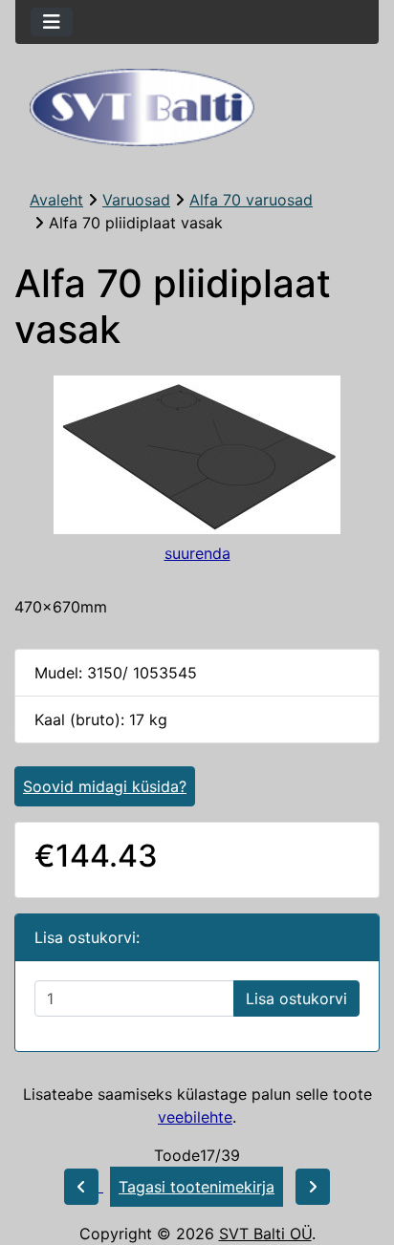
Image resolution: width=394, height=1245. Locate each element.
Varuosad (136, 199)
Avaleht (56, 199)
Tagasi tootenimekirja (196, 1186)
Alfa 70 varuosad (251, 199)
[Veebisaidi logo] (197, 107)
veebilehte (195, 1117)
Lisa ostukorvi (296, 998)
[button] (359, 1150)
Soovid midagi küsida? (104, 786)
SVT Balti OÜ (265, 1233)
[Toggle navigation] (52, 22)
